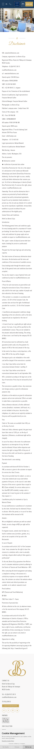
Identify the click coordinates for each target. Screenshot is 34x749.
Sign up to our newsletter (10, 705)
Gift (23, 4)
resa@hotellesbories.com (9, 697)
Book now (29, 4)
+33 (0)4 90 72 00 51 (10, 4)
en (6, 4)
